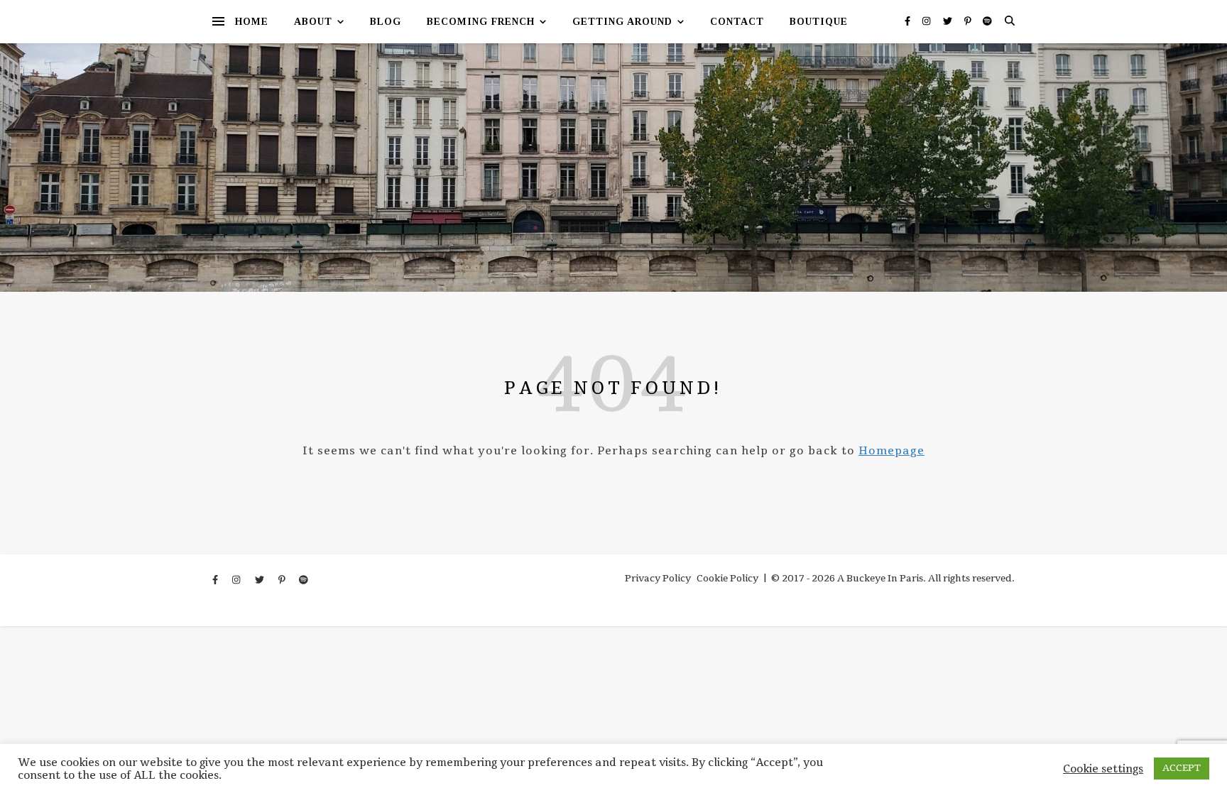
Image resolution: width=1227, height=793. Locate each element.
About (313, 21)
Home (251, 21)
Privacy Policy (658, 578)
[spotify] (987, 21)
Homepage (891, 451)
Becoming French (481, 21)
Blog (385, 21)
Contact (737, 21)
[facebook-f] (908, 21)
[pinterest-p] (969, 21)
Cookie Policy (727, 578)
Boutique (819, 21)
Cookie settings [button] (1103, 768)
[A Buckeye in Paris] (613, 167)
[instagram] (927, 21)
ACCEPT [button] (1181, 768)
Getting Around (622, 21)
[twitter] (948, 21)
